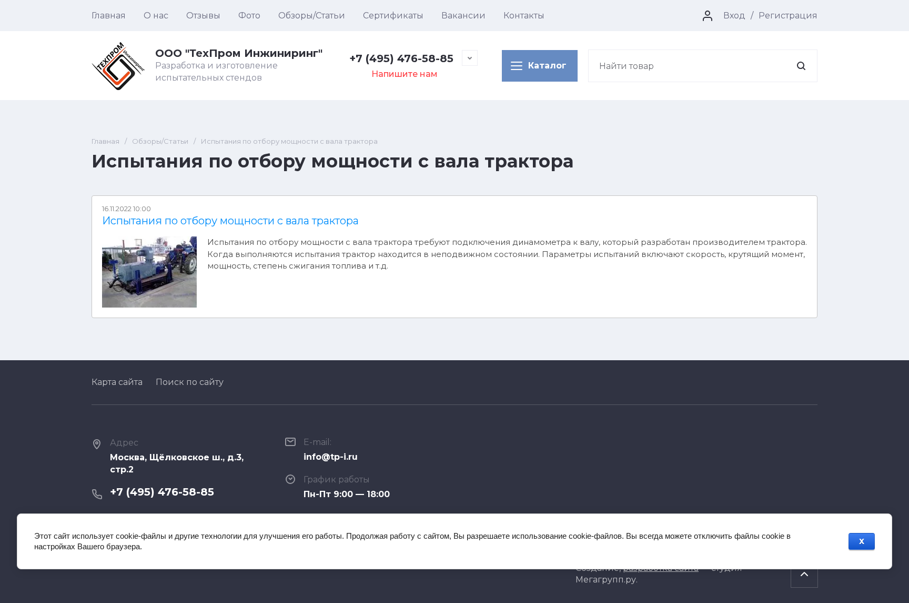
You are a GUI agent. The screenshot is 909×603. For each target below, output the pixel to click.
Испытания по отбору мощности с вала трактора (230, 220)
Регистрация (788, 16)
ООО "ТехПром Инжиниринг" (238, 53)
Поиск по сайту (190, 382)
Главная (109, 16)
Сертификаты (393, 16)
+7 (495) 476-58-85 (401, 58)
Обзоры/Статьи (311, 16)
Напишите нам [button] (404, 74)
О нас (156, 16)
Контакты (523, 16)
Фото (249, 16)
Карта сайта (117, 382)
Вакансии (463, 16)
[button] (540, 66)
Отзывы (203, 16)
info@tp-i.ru (331, 457)
